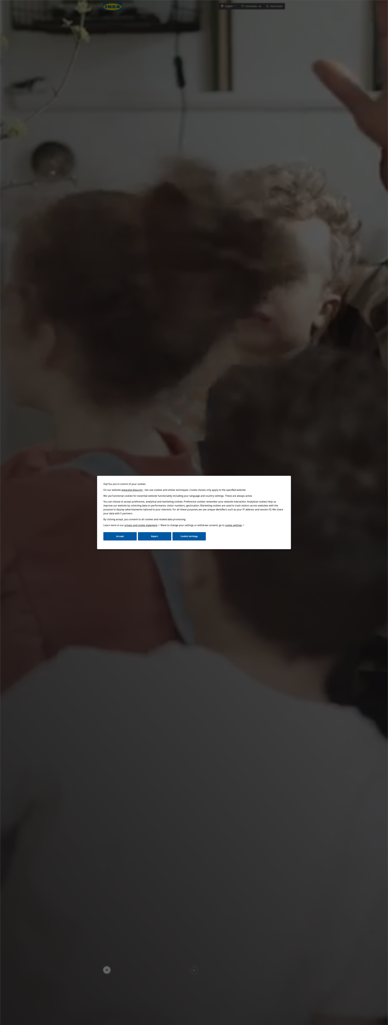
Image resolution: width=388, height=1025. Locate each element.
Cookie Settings (189, 536)
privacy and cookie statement (140, 525)
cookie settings (233, 525)
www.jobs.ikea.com (132, 490)
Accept (120, 536)
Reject (154, 536)
